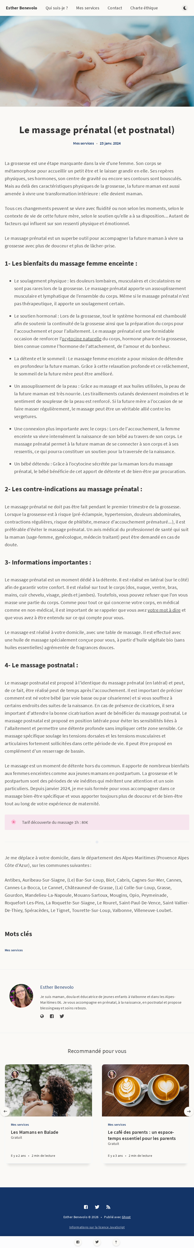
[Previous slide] (5, 1111)
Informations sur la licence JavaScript (97, 1227)
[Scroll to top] (116, 1242)
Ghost (126, 1217)
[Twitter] (97, 1242)
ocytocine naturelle (81, 339)
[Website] (42, 1016)
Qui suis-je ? (57, 7)
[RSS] (108, 1207)
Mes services (87, 7)
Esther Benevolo (21, 7)
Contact (115, 7)
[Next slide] (189, 1111)
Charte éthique (144, 7)
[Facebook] (78, 1242)
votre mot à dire (164, 610)
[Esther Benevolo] (21, 996)
